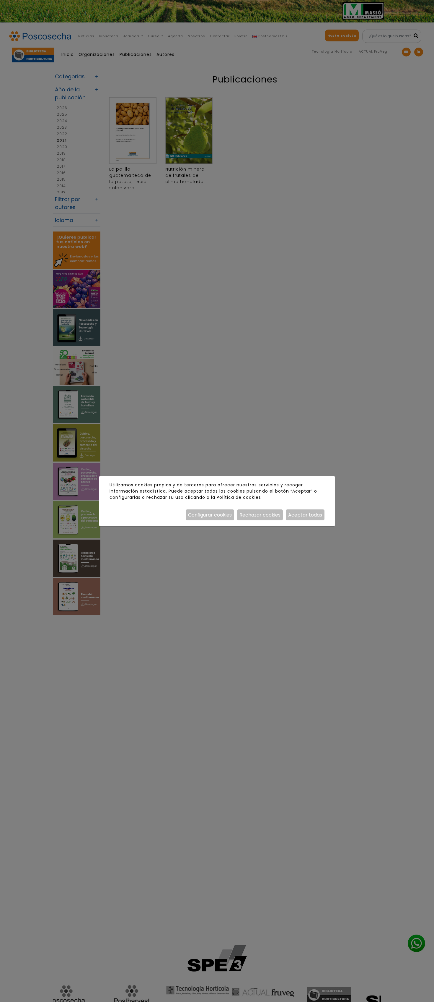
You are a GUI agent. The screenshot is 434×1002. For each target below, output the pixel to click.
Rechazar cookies (259, 514)
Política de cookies (239, 497)
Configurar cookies (210, 514)
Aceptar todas (305, 514)
